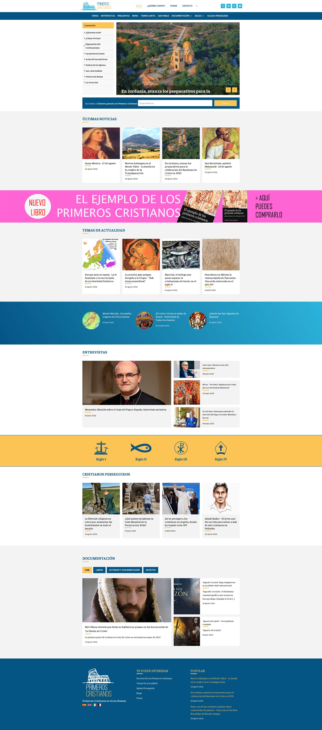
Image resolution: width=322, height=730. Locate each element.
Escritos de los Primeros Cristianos (154, 678)
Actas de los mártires (96, 59)
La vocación (92, 82)
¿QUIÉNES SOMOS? (156, 5)
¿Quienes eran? (93, 32)
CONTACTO (187, 5)
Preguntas (123, 15)
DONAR (173, 5)
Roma (135, 15)
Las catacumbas (94, 70)
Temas (94, 15)
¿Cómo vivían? (93, 38)
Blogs (139, 693)
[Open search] (197, 6)
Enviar (225, 103)
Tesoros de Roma (94, 76)
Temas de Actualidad (146, 683)
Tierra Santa (148, 15)
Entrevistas (108, 15)
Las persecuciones (95, 53)
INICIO (139, 5)
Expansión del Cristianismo (93, 45)
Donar (139, 697)
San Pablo (163, 15)
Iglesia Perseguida (217, 15)
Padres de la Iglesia (96, 64)
